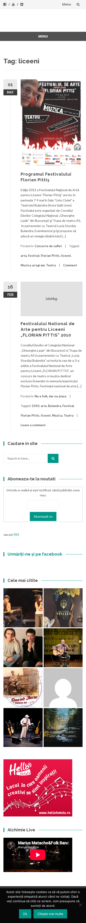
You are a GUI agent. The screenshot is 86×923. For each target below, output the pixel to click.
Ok (25, 914)
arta (24, 255)
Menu (66, 4)
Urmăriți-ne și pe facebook (35, 554)
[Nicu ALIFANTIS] (23, 727)
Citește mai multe (50, 914)
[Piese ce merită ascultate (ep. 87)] (63, 647)
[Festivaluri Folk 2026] (23, 607)
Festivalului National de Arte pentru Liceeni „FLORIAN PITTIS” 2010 (48, 329)
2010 (35, 406)
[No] (80, 904)
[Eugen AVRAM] (63, 687)
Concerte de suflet (48, 246)
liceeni (66, 255)
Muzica (26, 265)
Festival (33, 255)
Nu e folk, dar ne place (51, 396)
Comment (70, 265)
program (38, 265)
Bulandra (54, 406)
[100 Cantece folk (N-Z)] (23, 647)
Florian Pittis (50, 255)
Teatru (51, 265)
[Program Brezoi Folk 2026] (63, 727)
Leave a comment (33, 425)
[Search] (53, 458)
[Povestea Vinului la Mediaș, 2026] (63, 607)
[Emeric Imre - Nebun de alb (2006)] (23, 687)
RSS (16, 534)
